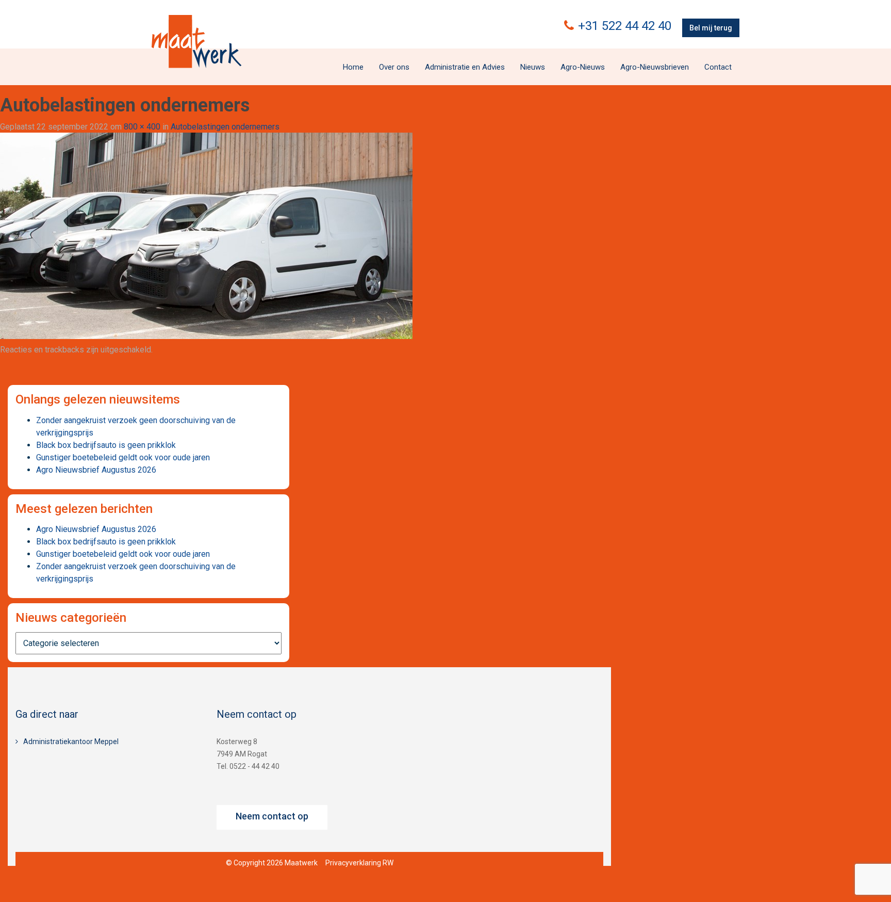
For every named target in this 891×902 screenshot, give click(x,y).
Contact (718, 67)
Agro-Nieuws (582, 67)
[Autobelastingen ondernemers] (206, 235)
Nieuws (532, 67)
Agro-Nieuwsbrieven (654, 67)
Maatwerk (196, 41)
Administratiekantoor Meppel (71, 741)
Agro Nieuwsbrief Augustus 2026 (96, 470)
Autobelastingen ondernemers (225, 127)
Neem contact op (272, 816)
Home (353, 67)
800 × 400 (142, 127)
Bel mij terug (710, 28)
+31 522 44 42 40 (624, 26)
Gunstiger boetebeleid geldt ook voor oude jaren (123, 457)
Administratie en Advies (465, 67)
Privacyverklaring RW (359, 863)
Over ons (394, 67)
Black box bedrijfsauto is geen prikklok (106, 445)
